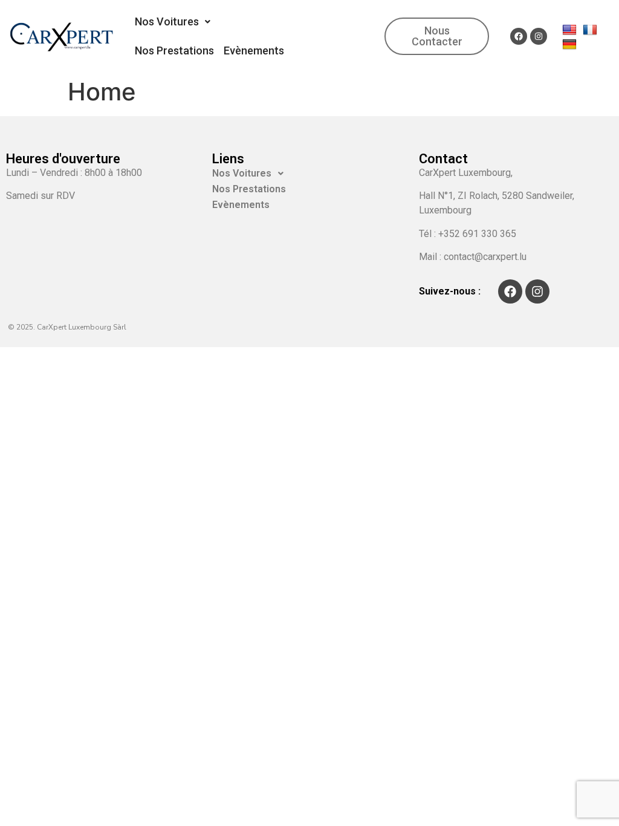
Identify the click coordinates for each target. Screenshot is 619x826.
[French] (591, 29)
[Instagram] (538, 36)
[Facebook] (518, 36)
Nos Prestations (174, 50)
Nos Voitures (167, 21)
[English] (571, 29)
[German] (571, 43)
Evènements (254, 50)
